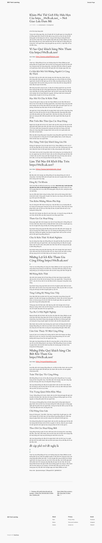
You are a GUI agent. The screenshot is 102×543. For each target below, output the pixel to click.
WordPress (16, 535)
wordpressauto (42, 25)
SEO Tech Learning (13, 2)
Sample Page (91, 2)
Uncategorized (50, 25)
